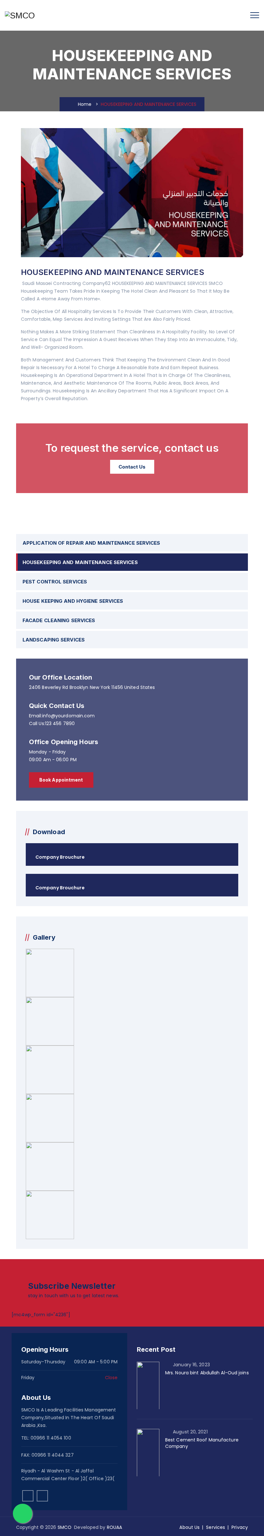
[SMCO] (20, 15)
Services (215, 1527)
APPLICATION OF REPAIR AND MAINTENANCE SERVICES (91, 543)
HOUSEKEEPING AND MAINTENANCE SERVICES (80, 562)
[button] (61, 780)
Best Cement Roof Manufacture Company (202, 1443)
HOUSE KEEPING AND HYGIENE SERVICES (73, 601)
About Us (189, 1527)
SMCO (64, 1527)
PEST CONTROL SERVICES (55, 582)
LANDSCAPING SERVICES (54, 640)
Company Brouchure (60, 857)
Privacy (239, 1527)
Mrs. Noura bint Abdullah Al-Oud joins (207, 1372)
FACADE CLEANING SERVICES (59, 620)
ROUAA (114, 1527)
